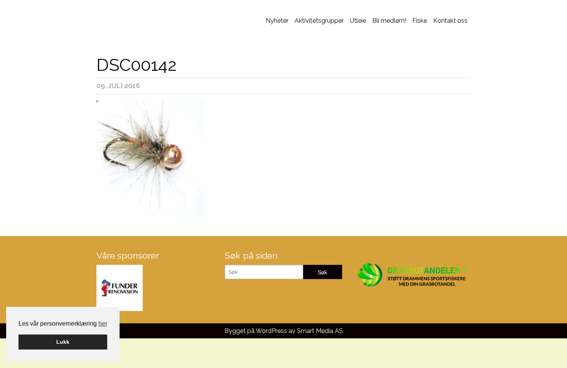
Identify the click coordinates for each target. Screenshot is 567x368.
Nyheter (277, 20)
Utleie (358, 20)
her (102, 323)
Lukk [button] (62, 342)
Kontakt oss (450, 20)
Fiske (419, 20)
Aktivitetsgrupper (319, 20)
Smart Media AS (320, 331)
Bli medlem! (389, 20)
